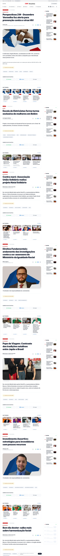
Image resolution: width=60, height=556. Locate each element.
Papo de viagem (21, 399)
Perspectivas (11, 71)
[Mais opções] (40, 25)
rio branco (11, 207)
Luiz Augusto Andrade (7, 118)
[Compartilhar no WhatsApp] (36, 25)
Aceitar (40, 553)
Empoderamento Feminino (8, 137)
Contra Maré (24, 207)
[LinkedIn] (50, 6)
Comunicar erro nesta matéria (8, 67)
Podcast (31, 71)
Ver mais (38, 87)
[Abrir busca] (56, 7)
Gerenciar (21, 554)
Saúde (21, 71)
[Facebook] (48, 6)
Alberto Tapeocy (5, 261)
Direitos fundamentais (22, 300)
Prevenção (5, 71)
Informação (25, 71)
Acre (29, 207)
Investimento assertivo (19, 487)
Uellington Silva (5, 448)
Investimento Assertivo (29, 487)
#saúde (16, 71)
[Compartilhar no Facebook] (38, 25)
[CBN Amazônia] (30, 3)
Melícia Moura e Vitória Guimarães (9, 186)
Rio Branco (5, 172)
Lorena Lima (5, 24)
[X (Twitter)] (53, 6)
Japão (26, 399)
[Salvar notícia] (33, 25)
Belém (4, 106)
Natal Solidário (18, 207)
